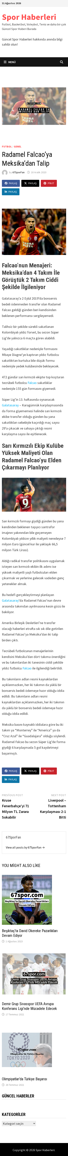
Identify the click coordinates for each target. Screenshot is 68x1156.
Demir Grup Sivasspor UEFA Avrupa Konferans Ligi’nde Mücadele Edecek (29, 1006)
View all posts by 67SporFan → (25, 847)
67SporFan (18, 172)
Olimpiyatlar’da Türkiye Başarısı (24, 1079)
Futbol (7, 146)
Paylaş (13, 183)
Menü (12, 62)
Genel (17, 146)
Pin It (51, 183)
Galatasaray (10, 405)
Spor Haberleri (29, 17)
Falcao (32, 383)
